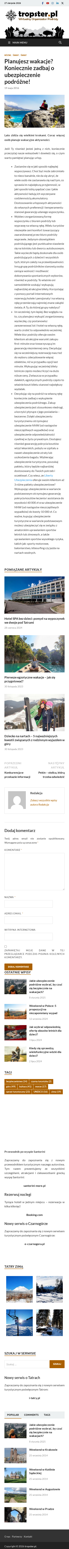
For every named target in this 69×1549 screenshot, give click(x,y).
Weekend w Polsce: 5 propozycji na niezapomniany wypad (43, 1009)
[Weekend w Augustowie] (15, 1489)
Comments (31, 1414)
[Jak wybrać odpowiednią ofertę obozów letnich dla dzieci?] (15, 1027)
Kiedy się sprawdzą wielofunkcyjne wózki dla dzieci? (45, 1051)
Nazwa (10, 897)
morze (40, 1086)
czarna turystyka (41, 1081)
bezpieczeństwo (16, 1081)
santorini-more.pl (34, 1185)
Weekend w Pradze (41, 1508)
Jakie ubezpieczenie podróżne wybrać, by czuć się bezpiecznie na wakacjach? (45, 986)
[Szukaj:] (34, 1364)
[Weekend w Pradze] (15, 1509)
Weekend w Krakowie (43, 1449)
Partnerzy (17, 1536)
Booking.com (34, 1214)
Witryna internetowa (20, 929)
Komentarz (13, 850)
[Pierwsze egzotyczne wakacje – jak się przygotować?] (34, 655)
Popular (13, 1414)
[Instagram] (52, 3)
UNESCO (41, 1091)
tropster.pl (30, 1546)
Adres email (13, 913)
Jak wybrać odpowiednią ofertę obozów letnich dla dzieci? (45, 1030)
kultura (25, 1086)
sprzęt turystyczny (18, 1091)
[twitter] (62, 3)
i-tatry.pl (34, 1398)
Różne (7, 55)
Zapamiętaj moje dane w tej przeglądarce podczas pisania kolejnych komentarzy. (34, 954)
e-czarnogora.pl (35, 1244)
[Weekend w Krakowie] (15, 1450)
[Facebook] (43, 3)
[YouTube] (47, 3)
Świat (16, 55)
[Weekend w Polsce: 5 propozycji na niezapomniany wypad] (15, 1006)
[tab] (12, 1415)
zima (56, 1091)
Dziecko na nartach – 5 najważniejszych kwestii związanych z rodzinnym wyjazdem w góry (34, 740)
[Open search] (60, 43)
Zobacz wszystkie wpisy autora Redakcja (43, 802)
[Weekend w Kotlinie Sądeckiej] (15, 1469)
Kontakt (28, 1536)
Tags (47, 1414)
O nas (7, 1536)
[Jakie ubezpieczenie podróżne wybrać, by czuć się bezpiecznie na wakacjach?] (15, 981)
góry (11, 1086)
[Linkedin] (57, 3)
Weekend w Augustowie (44, 1489)
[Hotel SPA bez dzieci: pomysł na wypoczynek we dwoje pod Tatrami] (34, 596)
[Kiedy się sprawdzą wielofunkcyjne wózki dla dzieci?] (15, 1048)
